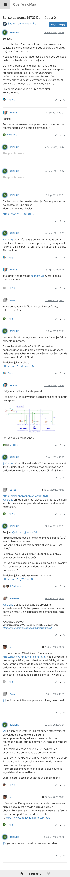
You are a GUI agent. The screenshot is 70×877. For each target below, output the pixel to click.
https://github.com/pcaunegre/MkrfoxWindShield (27, 628)
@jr (4, 700)
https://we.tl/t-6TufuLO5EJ (18, 213)
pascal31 (14, 598)
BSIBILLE (14, 32)
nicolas (13, 112)
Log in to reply (58, 24)
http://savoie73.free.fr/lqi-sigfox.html (24, 656)
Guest (13, 300)
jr (10, 647)
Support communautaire (22, 23)
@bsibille (8, 604)
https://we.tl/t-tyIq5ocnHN (18, 365)
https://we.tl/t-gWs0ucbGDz (19, 579)
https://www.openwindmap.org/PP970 (25, 495)
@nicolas (8, 239)
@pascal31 (37, 275)
